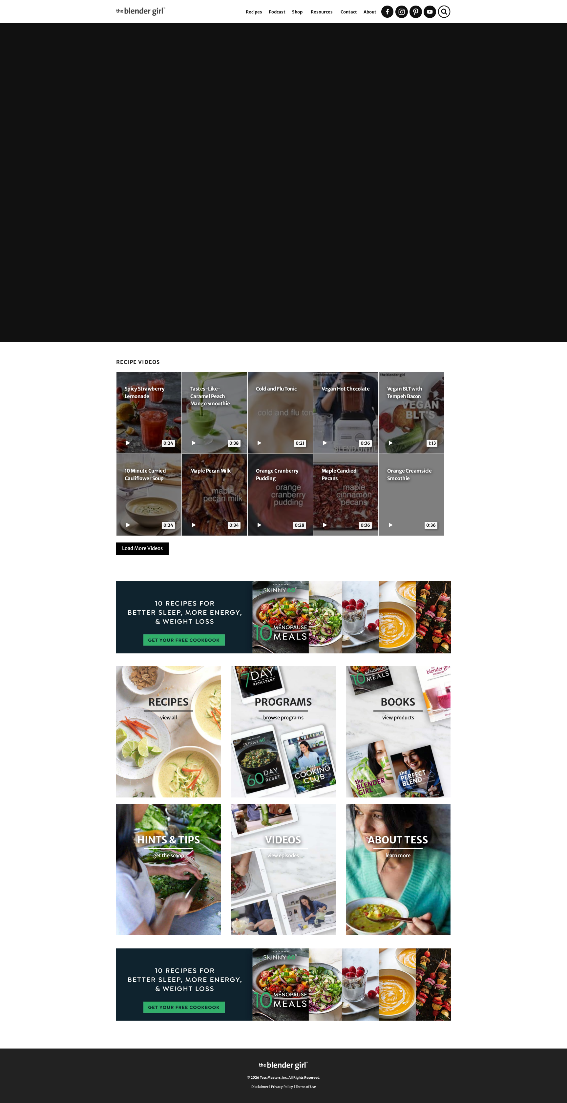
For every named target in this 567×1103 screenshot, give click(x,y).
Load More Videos (142, 548)
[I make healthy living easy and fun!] (179, 15)
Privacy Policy (282, 1087)
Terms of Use (306, 1087)
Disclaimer (259, 1087)
